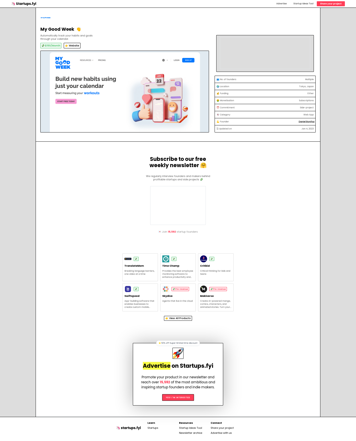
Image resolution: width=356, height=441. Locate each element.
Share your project (331, 3)
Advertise (281, 3)
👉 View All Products (178, 318)
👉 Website (72, 45)
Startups (153, 428)
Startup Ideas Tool (303, 3)
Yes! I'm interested (178, 397)
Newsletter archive (190, 433)
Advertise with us (221, 433)
